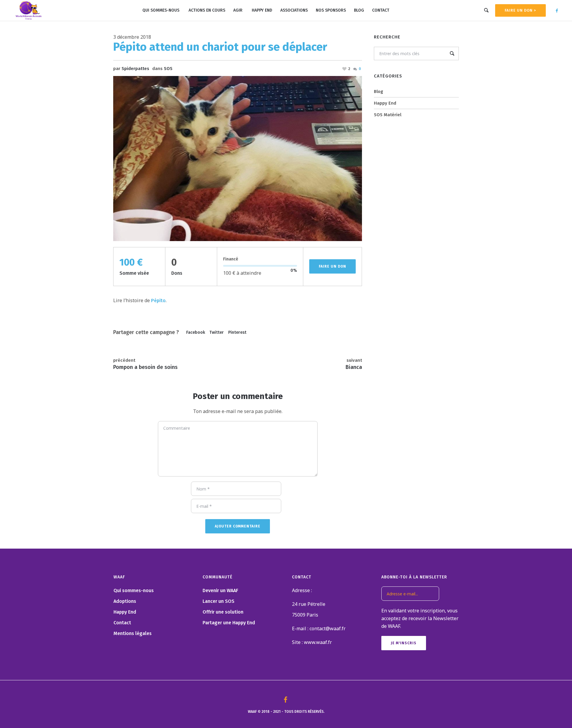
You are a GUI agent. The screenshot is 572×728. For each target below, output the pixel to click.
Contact (122, 622)
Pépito (158, 300)
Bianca (354, 367)
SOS (168, 68)
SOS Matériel (387, 114)
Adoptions (125, 601)
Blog (378, 91)
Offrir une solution (223, 612)
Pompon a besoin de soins (145, 367)
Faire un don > (520, 10)
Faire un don (332, 266)
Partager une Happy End (229, 622)
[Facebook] (557, 11)
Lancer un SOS (218, 601)
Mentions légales (133, 633)
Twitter (216, 332)
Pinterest (237, 332)
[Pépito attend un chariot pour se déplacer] (237, 158)
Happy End (385, 103)
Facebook (195, 332)
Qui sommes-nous (134, 590)
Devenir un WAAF (220, 590)
